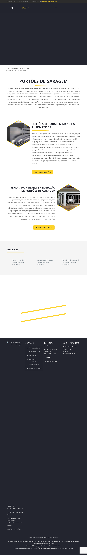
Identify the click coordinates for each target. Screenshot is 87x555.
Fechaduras (32, 355)
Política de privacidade (36, 537)
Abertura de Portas (34, 352)
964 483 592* (11, 512)
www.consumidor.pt (67, 548)
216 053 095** (11, 506)
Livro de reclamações (51, 537)
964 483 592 (35, 1)
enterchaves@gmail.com (49, 1)
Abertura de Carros (34, 348)
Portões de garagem (35, 368)
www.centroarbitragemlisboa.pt (23, 548)
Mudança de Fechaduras (32, 360)
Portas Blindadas (34, 365)
